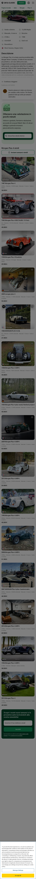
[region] (18, 860)
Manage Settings (18, 870)
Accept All (18, 875)
